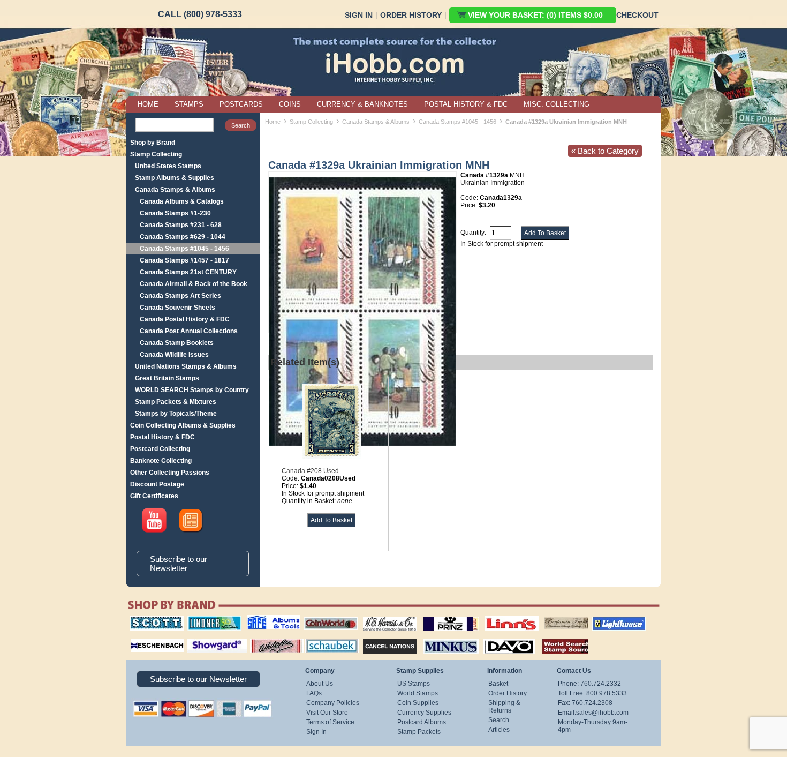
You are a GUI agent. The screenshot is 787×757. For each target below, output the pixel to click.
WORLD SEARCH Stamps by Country (192, 390)
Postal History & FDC (162, 437)
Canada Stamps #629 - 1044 (182, 237)
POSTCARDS (241, 104)
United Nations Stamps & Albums (186, 366)
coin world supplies (327, 616)
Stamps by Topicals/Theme (176, 413)
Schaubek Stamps (325, 637)
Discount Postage (157, 484)
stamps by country (557, 637)
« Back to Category (605, 150)
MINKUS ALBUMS (441, 637)
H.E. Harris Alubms (384, 616)
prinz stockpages (439, 616)
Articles (499, 729)
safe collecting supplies (262, 619)
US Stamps (413, 683)
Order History (411, 15)
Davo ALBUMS (494, 637)
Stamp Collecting (156, 154)
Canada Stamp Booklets (177, 343)
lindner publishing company (210, 619)
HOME (148, 104)
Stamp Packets (419, 732)
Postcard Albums (421, 722)
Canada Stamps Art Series (180, 295)
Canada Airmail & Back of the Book (193, 284)
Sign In (359, 15)
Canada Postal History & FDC (185, 319)
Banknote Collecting (161, 460)
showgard (198, 637)
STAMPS (189, 104)
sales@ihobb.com (602, 712)
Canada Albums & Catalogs (182, 201)
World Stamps (417, 693)
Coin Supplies (417, 703)
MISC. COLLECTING (556, 104)
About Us (319, 683)
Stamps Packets (380, 637)
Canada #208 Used (310, 471)
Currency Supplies (424, 712)
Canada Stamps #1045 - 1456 (184, 248)
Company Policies (332, 703)
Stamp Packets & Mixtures (175, 402)
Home (273, 121)
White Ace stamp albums (265, 641)
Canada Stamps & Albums (175, 189)
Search (498, 720)
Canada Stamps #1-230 (175, 213)
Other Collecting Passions (169, 472)
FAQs (314, 693)
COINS (290, 104)
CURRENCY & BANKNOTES (362, 104)
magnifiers (141, 637)
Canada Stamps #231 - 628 (181, 225)
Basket (498, 683)
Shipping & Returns (504, 706)
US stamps (546, 616)
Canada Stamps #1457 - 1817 (184, 260)
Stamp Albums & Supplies (174, 178)
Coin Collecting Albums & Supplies (183, 425)
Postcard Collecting (160, 449)
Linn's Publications (500, 616)
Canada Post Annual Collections (189, 331)
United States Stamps (168, 166)
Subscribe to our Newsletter (178, 563)
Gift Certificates (154, 496)
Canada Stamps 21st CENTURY (188, 272)
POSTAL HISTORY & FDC (466, 104)
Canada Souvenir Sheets (177, 307)
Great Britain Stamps (167, 378)
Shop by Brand (152, 142)
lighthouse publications (606, 619)
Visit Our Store (327, 712)
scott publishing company (148, 619)
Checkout (637, 15)
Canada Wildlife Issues (174, 354)
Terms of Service (330, 722)
